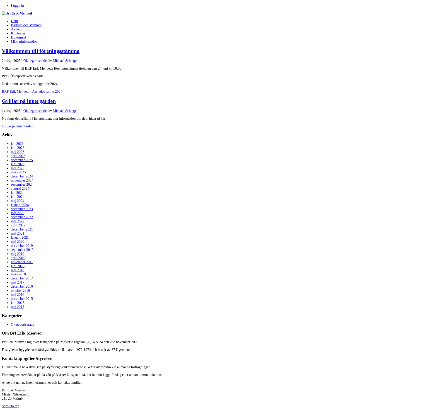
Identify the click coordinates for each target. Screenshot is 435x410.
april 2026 (18, 156)
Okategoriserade (35, 61)
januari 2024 (20, 205)
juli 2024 (17, 192)
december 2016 (22, 286)
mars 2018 (18, 274)
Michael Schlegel (65, 61)
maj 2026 (17, 152)
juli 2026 (17, 144)
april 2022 (18, 225)
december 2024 (22, 176)
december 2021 (22, 229)
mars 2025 (18, 172)
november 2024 (22, 180)
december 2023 (22, 209)
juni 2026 (17, 148)
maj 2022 (17, 221)
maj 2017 (17, 282)
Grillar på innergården (29, 101)
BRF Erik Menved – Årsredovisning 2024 (32, 91)
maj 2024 (17, 201)
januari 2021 (20, 237)
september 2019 (22, 250)
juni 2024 (17, 197)
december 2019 (22, 245)
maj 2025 (17, 168)
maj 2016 (17, 294)
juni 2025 (17, 164)
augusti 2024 (20, 188)
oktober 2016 (20, 290)
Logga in (17, 5)
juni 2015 (17, 303)
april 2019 (18, 258)
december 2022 (22, 217)
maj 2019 (17, 254)
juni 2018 (17, 266)
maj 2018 (17, 270)
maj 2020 (17, 241)
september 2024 (22, 184)
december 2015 (22, 299)
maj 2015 (17, 307)
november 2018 (22, 262)
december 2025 (22, 160)
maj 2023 (17, 213)
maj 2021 (17, 233)
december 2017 (22, 278)
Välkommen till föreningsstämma (41, 51)
